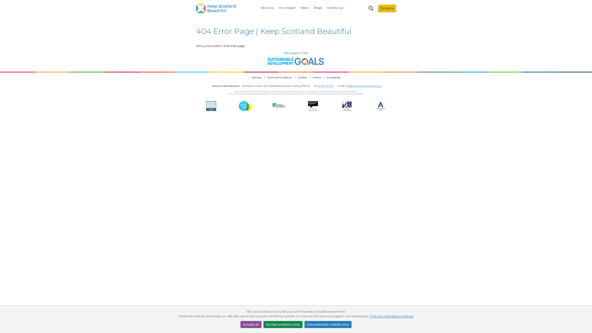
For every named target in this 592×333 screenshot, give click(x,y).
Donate (387, 8)
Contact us (335, 8)
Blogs (318, 8)
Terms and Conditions (279, 77)
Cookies (302, 77)
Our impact (287, 8)
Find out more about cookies (391, 316)
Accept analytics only (283, 324)
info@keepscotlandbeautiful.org (363, 86)
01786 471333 (325, 86)
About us (267, 8)
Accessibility (333, 77)
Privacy (317, 77)
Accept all (251, 324)
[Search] (371, 8)
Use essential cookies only (328, 324)
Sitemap (256, 77)
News (305, 8)
